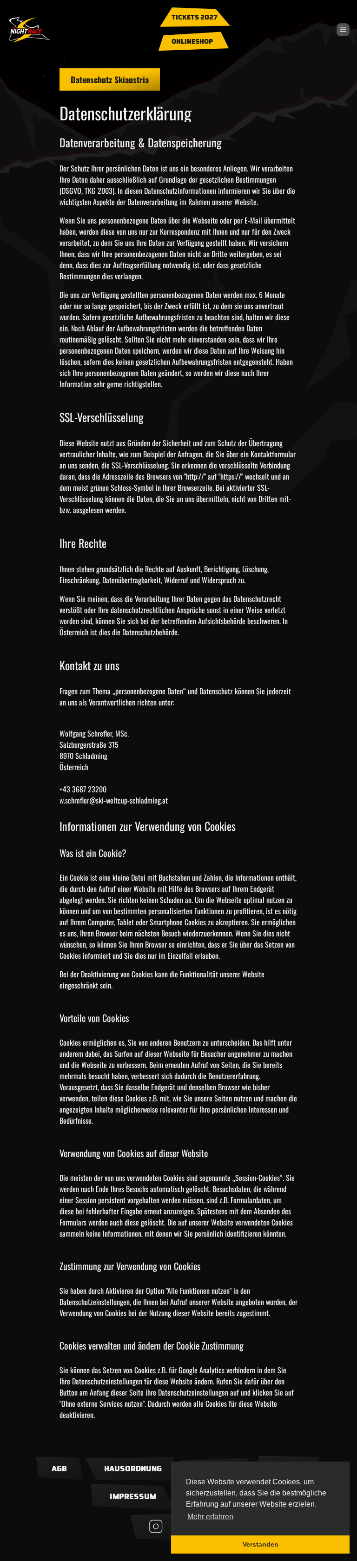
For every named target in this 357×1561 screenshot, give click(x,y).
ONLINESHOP (192, 42)
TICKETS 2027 (195, 17)
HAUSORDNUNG (133, 1469)
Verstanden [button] (260, 1544)
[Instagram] (156, 1526)
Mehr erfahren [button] (210, 1517)
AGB (59, 1469)
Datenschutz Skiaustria (110, 79)
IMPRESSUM (133, 1497)
